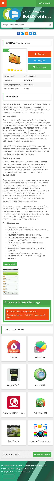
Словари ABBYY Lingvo (14, 413)
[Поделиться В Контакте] (34, 33)
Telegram (41, 60)
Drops (14, 357)
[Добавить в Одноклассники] (26, 33)
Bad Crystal (13, 441)
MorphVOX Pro (13, 385)
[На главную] (27, 14)
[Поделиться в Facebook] (18, 33)
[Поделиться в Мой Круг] (22, 33)
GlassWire (40, 357)
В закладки (41, 67)
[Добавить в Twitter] (30, 33)
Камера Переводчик (40, 441)
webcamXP (40, 385)
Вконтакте (29, 468)
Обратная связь (7, 468)
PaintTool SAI (40, 413)
